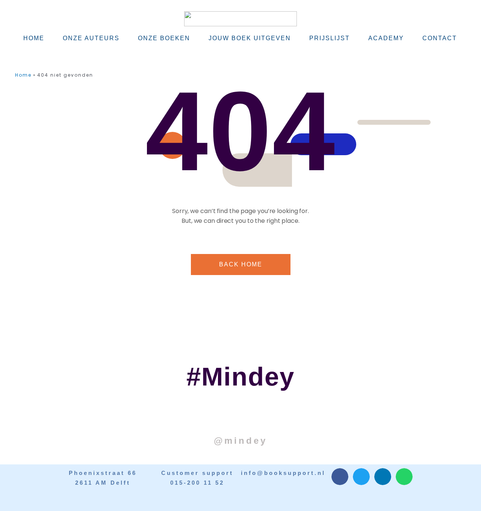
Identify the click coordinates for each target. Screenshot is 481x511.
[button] (339, 476)
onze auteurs (91, 38)
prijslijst (329, 38)
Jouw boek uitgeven (250, 38)
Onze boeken (164, 38)
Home (33, 38)
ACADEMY (386, 38)
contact (439, 38)
